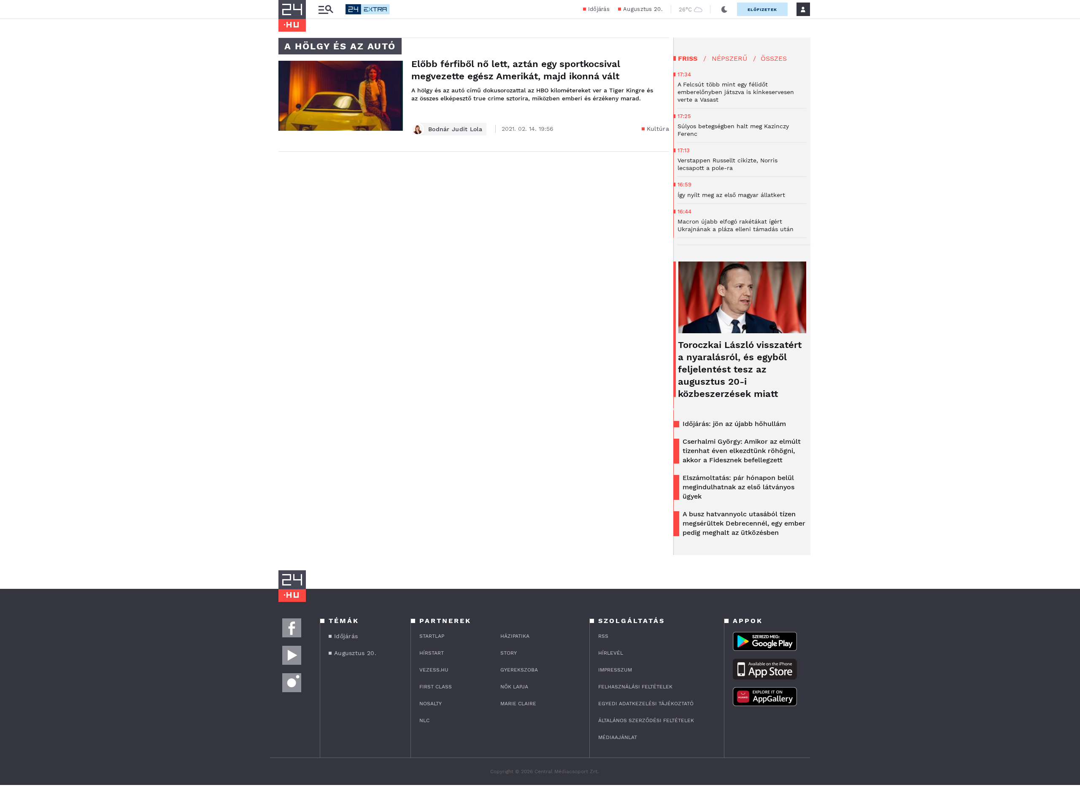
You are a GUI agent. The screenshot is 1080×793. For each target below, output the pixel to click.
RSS (603, 636)
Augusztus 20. (642, 9)
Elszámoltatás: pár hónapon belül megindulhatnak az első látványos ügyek (738, 487)
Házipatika (514, 636)
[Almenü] (325, 9)
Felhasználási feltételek (635, 687)
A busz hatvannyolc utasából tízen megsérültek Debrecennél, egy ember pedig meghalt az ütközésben (744, 523)
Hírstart (431, 653)
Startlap (431, 636)
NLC (424, 720)
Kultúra (658, 128)
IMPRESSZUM (615, 670)
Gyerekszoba (519, 670)
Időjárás (599, 9)
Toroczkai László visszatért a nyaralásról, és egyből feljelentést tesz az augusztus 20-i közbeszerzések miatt (740, 369)
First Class (435, 687)
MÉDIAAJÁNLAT (617, 737)
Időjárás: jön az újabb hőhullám (734, 424)
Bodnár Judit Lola (455, 129)
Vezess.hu (433, 670)
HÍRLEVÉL (610, 653)
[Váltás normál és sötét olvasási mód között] (724, 9)
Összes (774, 58)
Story (508, 653)
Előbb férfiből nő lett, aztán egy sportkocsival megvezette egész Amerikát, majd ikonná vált (515, 70)
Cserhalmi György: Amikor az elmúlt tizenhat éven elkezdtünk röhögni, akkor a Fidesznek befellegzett (742, 450)
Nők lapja (514, 687)
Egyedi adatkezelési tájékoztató (646, 704)
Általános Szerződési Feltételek (646, 720)
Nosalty (430, 704)
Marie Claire (518, 704)
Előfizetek (762, 9)
